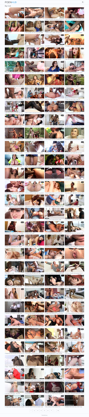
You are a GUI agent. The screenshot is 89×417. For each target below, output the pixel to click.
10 (58, 410)
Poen (11, 2)
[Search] (83, 2)
